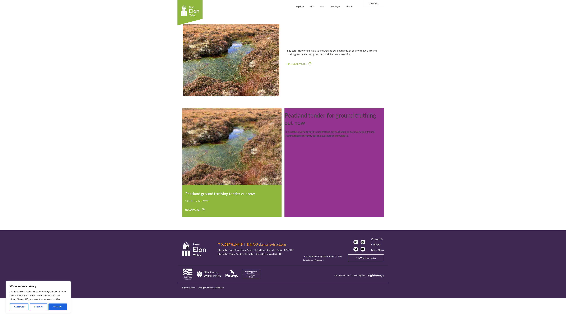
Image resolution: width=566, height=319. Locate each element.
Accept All (57, 306)
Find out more (296, 63)
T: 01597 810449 (230, 244)
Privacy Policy (188, 287)
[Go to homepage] (194, 249)
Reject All (38, 306)
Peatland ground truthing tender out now (220, 193)
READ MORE (192, 209)
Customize (19, 306)
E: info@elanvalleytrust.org (266, 244)
